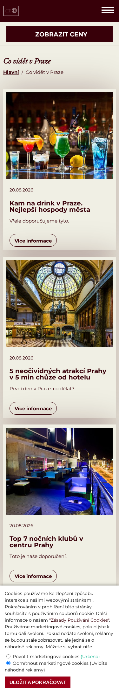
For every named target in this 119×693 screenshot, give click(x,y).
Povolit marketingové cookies (56, 656)
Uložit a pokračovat (38, 682)
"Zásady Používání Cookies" (79, 620)
